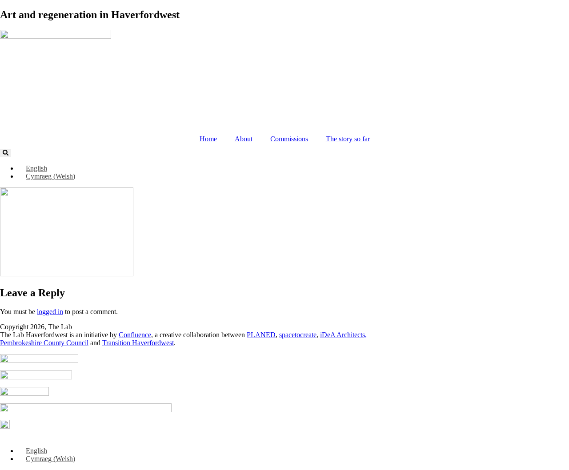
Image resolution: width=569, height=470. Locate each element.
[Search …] (5, 153)
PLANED (261, 335)
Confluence (135, 335)
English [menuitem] (36, 168)
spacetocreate (298, 335)
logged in (50, 311)
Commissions (289, 139)
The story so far (348, 139)
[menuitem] (32, 168)
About (243, 139)
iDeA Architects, (343, 335)
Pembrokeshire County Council (44, 343)
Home (208, 139)
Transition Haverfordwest (138, 343)
